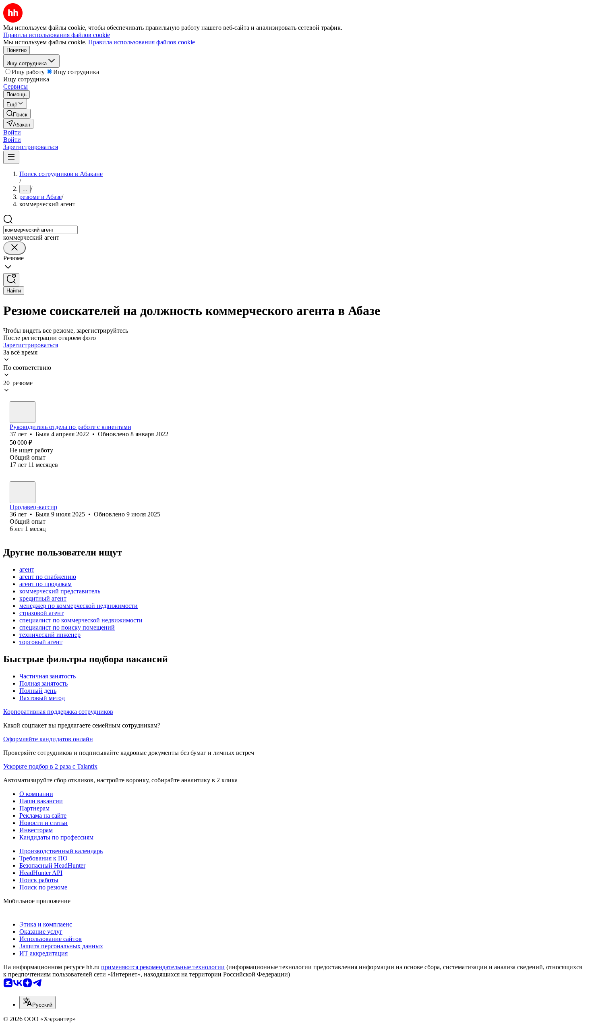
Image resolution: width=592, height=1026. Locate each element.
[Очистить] (14, 248)
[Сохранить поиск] (11, 279)
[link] (17, 114)
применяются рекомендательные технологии (163, 967)
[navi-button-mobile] (11, 157)
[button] (12, 132)
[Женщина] (22, 412)
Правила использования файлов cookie (141, 42)
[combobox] (40, 230)
